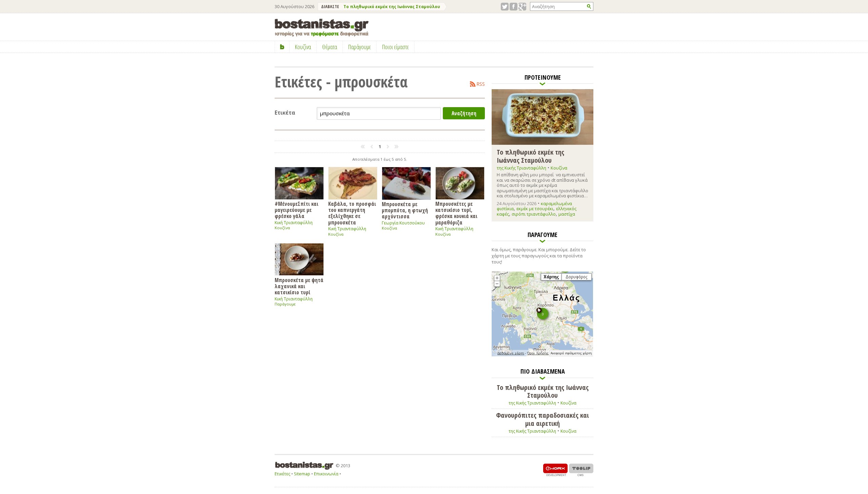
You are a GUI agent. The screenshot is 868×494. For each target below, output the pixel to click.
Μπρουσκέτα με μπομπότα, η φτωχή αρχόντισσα (405, 210)
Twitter (505, 7)
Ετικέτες (282, 474)
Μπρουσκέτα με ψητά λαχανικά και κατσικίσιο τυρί (299, 286)
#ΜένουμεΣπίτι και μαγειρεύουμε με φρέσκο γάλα (296, 209)
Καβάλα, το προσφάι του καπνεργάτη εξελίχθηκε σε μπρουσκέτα (352, 212)
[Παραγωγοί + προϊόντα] (542, 355)
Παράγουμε (285, 304)
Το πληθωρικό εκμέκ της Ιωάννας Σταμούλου (391, 6)
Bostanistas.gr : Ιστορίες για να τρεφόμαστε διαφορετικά (322, 28)
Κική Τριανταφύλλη (294, 222)
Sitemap (302, 474)
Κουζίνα (282, 227)
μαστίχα (566, 214)
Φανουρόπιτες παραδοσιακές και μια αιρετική (542, 419)
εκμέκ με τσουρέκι (534, 208)
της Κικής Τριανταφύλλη (521, 168)
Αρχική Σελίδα (282, 47)
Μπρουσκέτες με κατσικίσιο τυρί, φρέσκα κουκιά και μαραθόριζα (456, 212)
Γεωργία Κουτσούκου (403, 223)
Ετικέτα (285, 112)
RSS (481, 84)
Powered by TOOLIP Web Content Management (581, 469)
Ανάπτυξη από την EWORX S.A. (555, 469)
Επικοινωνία (326, 474)
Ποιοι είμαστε (395, 47)
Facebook (513, 7)
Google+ (522, 7)
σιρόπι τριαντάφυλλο (534, 214)
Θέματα (329, 47)
